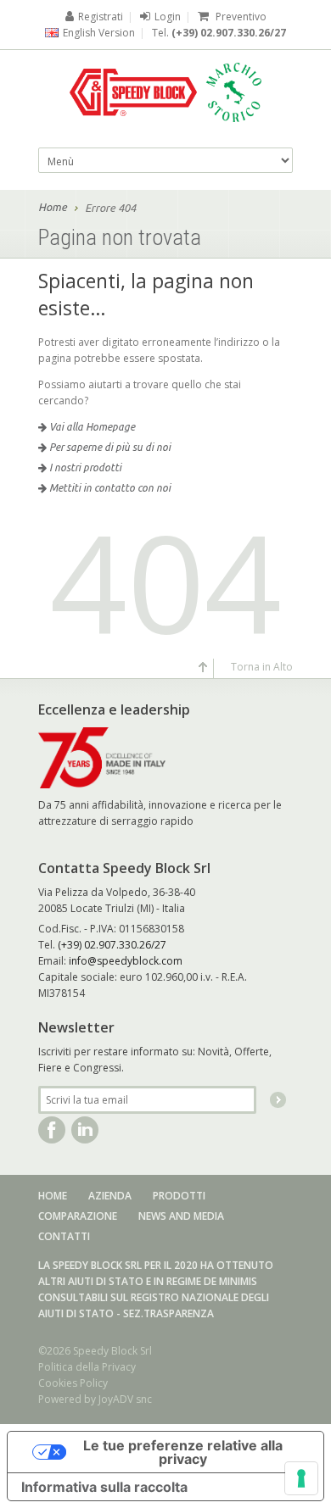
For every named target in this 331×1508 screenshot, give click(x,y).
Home (52, 207)
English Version (99, 32)
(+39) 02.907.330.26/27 (228, 32)
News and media (181, 1216)
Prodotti (179, 1195)
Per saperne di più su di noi (109, 447)
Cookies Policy (73, 1383)
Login (167, 16)
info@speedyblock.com (125, 961)
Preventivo (239, 16)
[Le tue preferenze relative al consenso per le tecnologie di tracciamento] (301, 1478)
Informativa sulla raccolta (104, 1486)
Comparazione (77, 1216)
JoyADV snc (125, 1399)
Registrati (100, 16)
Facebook (51, 1130)
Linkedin (84, 1130)
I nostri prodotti (84, 467)
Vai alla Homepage (91, 426)
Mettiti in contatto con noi (109, 487)
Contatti (64, 1236)
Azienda (110, 1195)
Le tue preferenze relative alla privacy (183, 1452)
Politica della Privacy (87, 1367)
